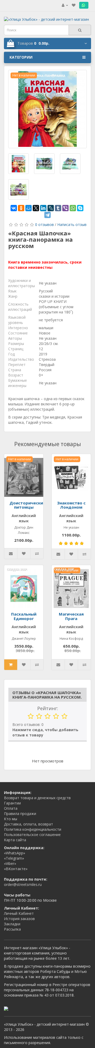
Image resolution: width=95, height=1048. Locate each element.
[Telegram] (47, 215)
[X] (36, 208)
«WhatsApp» (14, 852)
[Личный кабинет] (65, 5)
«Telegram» (14, 858)
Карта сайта (15, 839)
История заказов (19, 918)
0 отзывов (44, 224)
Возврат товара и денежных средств (37, 797)
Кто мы (10, 818)
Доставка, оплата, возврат (28, 824)
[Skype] (80, 208)
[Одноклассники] (21, 208)
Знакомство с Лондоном (71, 505)
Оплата (10, 808)
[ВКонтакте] (14, 208)
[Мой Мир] (28, 208)
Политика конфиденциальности (32, 829)
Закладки (12, 923)
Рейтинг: (47, 708)
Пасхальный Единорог (23, 616)
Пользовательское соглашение (32, 834)
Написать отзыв (72, 224)
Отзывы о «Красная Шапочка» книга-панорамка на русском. (47, 695)
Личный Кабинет (19, 913)
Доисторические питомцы (27, 505)
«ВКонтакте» (15, 868)
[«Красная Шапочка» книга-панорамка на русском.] (47, 109)
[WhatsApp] (73, 208)
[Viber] (65, 208)
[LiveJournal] (51, 208)
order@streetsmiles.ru (23, 884)
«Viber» (10, 863)
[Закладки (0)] (73, 5)
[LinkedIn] (43, 208)
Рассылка (12, 929)
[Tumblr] (58, 208)
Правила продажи (20, 813)
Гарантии (12, 803)
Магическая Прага (71, 616)
